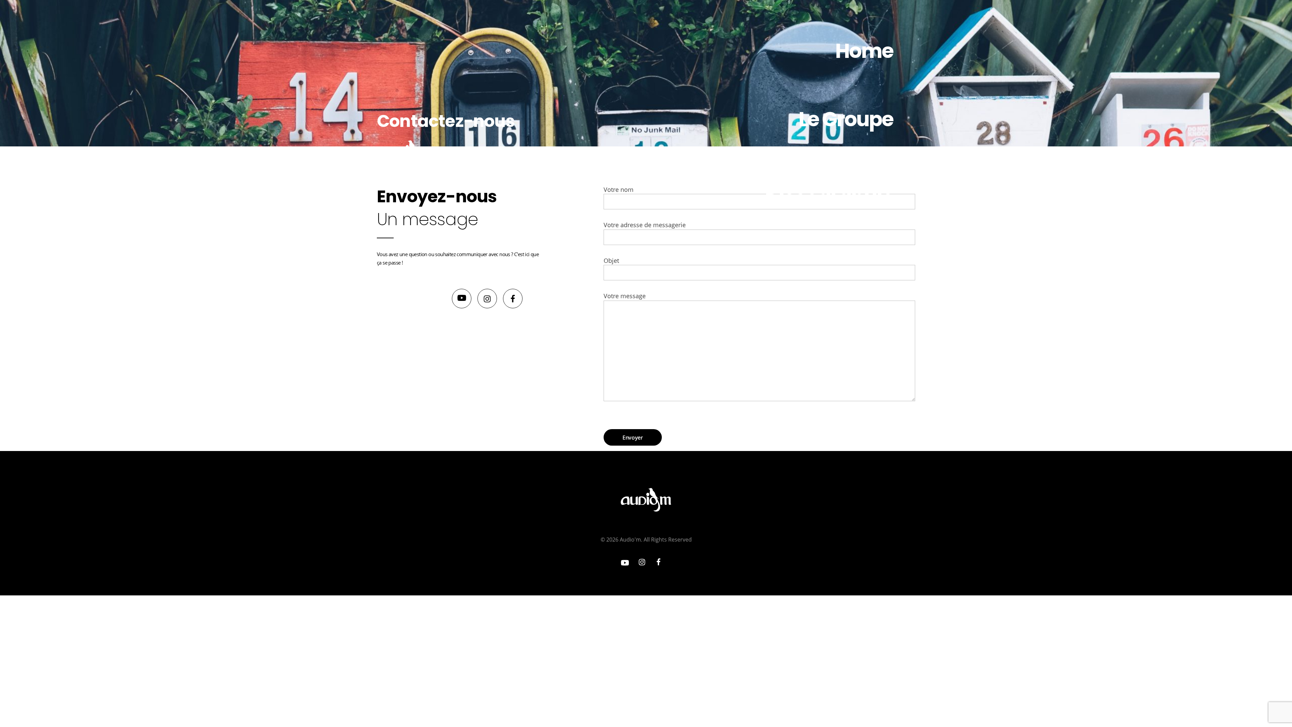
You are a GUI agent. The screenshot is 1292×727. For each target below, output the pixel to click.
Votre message (625, 296)
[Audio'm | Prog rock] (405, 152)
